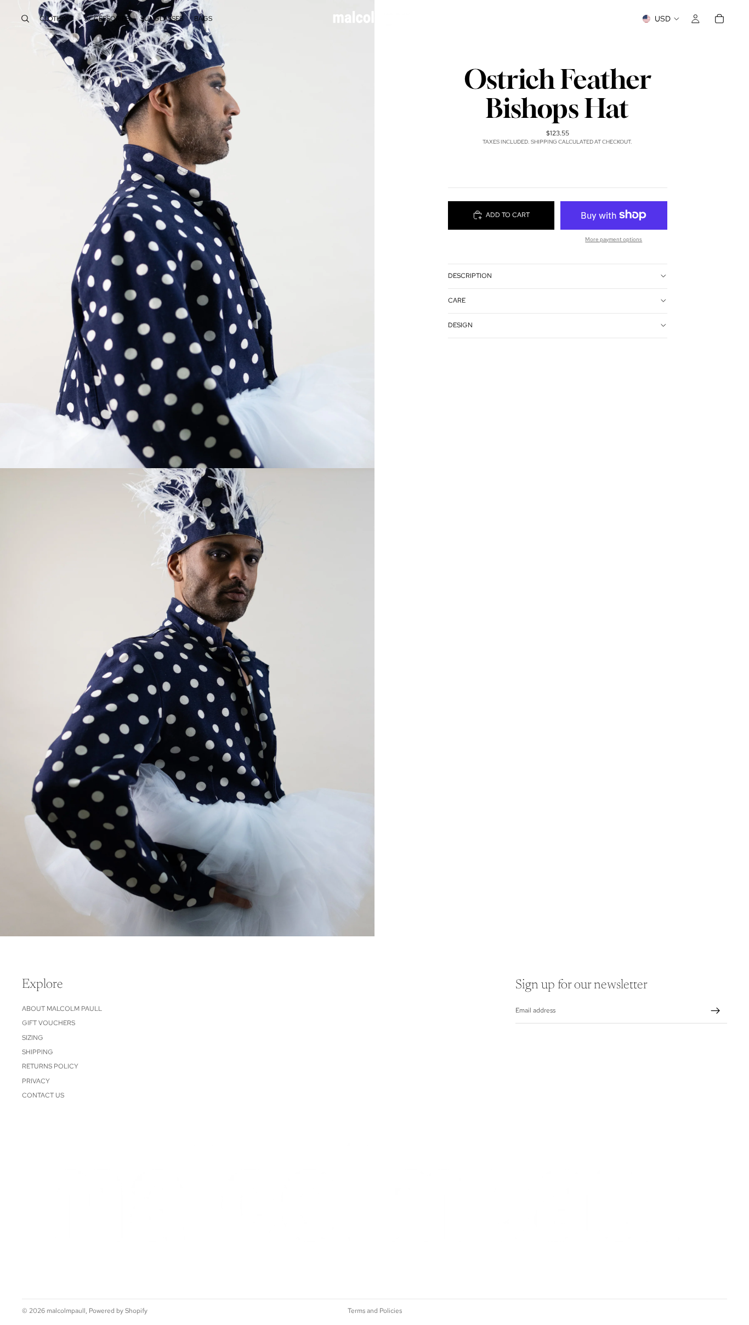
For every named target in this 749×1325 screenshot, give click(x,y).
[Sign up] (715, 1010)
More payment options (613, 238)
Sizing (32, 1037)
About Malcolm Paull (62, 1008)
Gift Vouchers (48, 1023)
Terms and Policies (375, 1310)
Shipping (37, 1052)
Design (460, 325)
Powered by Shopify (118, 1310)
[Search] (25, 19)
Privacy (36, 1081)
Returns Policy (50, 1066)
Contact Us (43, 1095)
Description (470, 275)
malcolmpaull (66, 1310)
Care (457, 300)
